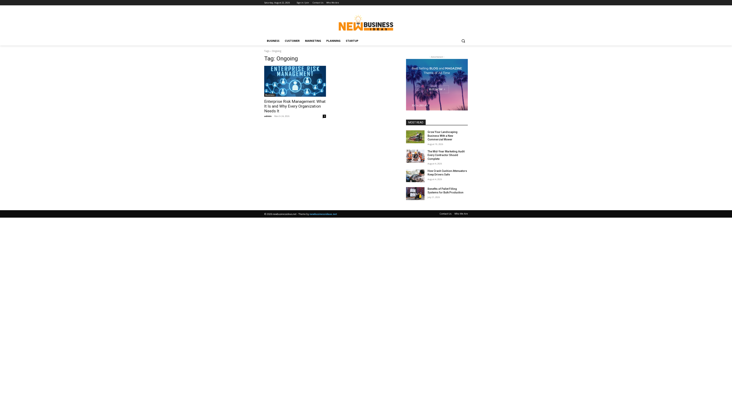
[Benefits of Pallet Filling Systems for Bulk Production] (415, 193)
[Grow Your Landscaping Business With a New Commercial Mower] (415, 136)
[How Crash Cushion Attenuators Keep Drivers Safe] (415, 175)
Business (269, 95)
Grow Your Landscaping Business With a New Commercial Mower (443, 135)
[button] (463, 40)
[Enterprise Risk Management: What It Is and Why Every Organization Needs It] (295, 81)
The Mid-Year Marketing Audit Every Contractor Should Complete (446, 155)
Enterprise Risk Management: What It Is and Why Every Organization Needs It (295, 106)
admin (268, 116)
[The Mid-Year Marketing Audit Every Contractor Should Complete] (415, 156)
